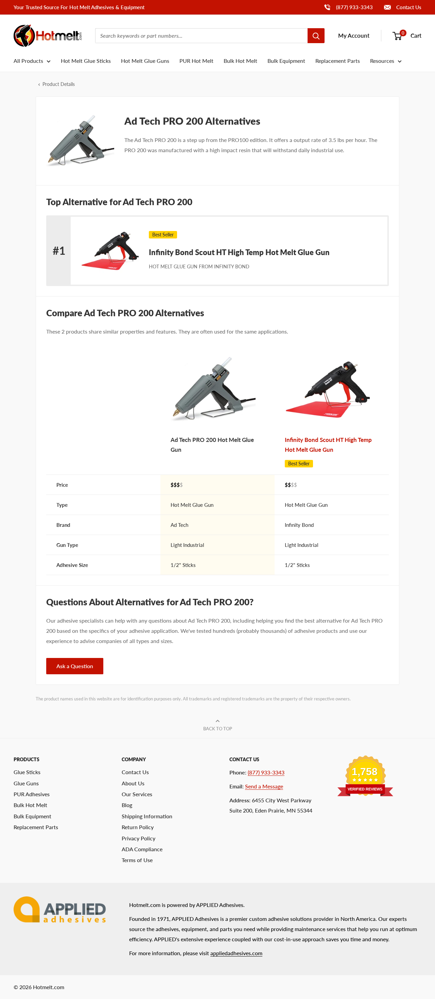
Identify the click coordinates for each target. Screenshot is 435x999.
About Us (133, 783)
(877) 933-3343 (348, 7)
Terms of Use (137, 860)
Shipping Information (147, 816)
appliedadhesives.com (236, 953)
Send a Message (264, 786)
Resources (382, 60)
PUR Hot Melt (196, 60)
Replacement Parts (337, 60)
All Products (28, 60)
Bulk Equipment (286, 60)
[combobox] (201, 35)
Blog (127, 805)
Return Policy (138, 827)
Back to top (217, 728)
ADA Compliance (142, 849)
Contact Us (408, 7)
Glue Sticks (27, 772)
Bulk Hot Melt (240, 60)
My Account (353, 35)
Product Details (58, 84)
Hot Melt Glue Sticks (86, 60)
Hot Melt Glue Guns (145, 60)
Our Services (137, 794)
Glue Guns (26, 783)
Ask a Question (74, 666)
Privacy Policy (138, 838)
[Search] (316, 35)
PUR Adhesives (32, 794)
